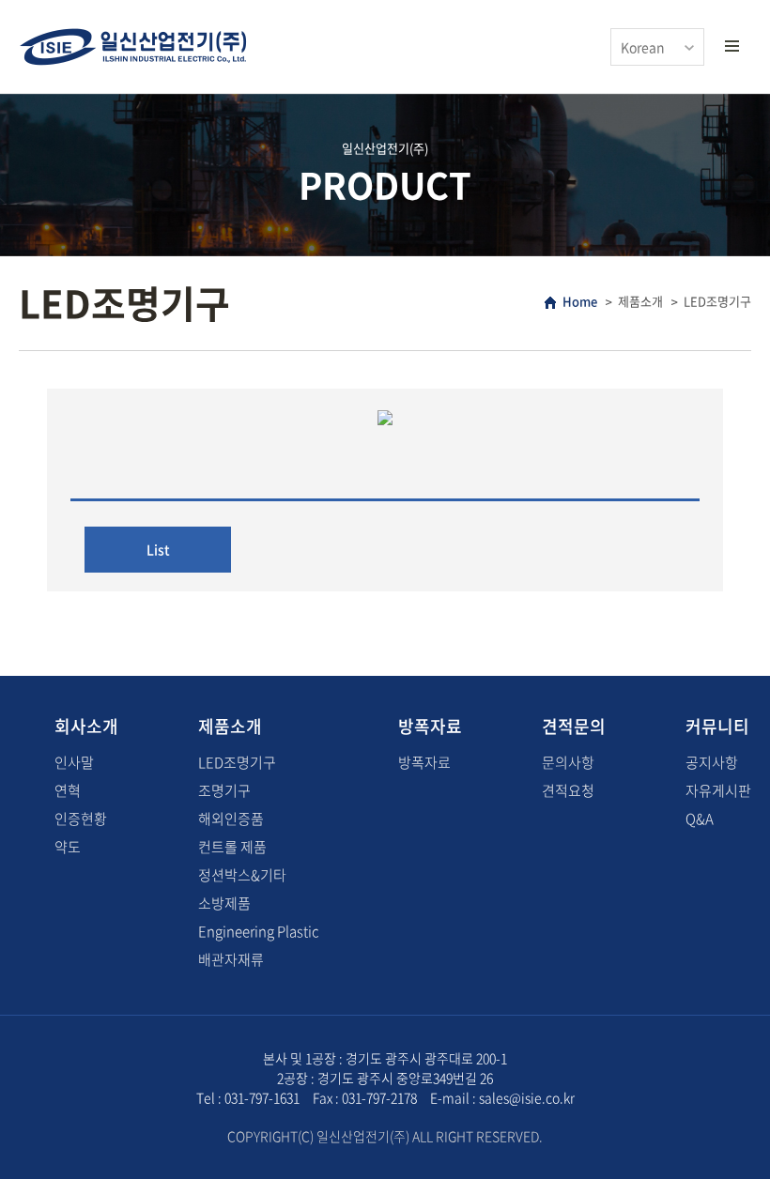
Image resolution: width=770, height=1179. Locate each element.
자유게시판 (718, 790)
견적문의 (574, 726)
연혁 (67, 790)
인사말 (74, 762)
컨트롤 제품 (232, 846)
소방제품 (224, 903)
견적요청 (568, 790)
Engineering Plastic (258, 931)
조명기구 (224, 790)
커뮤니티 (717, 726)
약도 (67, 846)
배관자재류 (231, 959)
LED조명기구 (237, 762)
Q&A (699, 818)
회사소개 (86, 726)
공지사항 (711, 762)
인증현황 (80, 818)
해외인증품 (231, 818)
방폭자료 (430, 726)
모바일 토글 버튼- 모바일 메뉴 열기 (731, 47)
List (158, 549)
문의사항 (568, 762)
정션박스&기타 (242, 875)
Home (579, 301)
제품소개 (230, 726)
